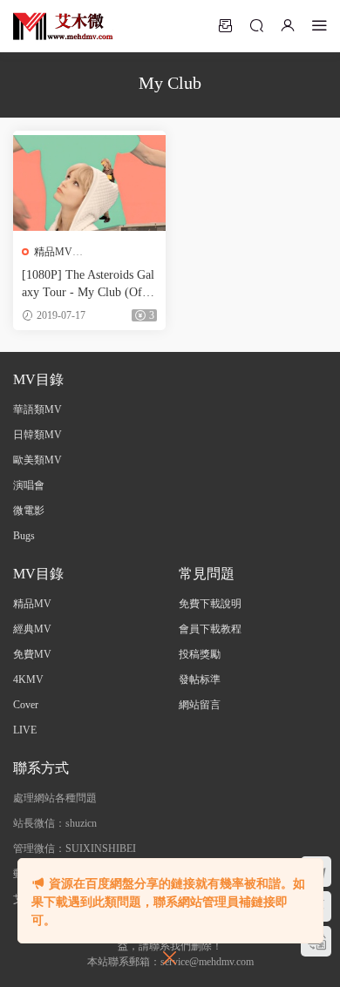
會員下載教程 (210, 629)
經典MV (32, 629)
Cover (25, 705)
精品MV (53, 252)
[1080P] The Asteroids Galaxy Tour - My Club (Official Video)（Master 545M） (88, 284)
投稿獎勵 (200, 654)
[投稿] (225, 25)
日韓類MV (37, 435)
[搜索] (256, 25)
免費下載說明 (210, 604)
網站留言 (200, 705)
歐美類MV (37, 460)
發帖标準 (200, 679)
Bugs (24, 536)
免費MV (32, 654)
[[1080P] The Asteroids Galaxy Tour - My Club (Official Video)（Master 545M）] (89, 183)
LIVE (25, 730)
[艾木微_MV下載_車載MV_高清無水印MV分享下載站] (63, 26)
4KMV (28, 679)
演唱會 (28, 485)
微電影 (28, 510)
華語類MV (37, 409)
